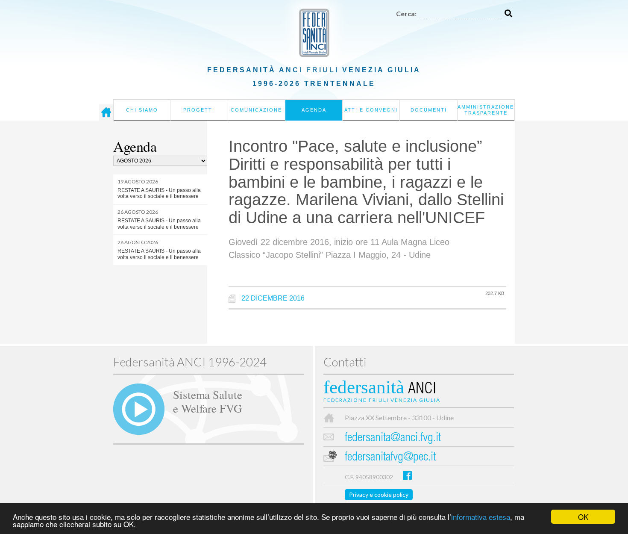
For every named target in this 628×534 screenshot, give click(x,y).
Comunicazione (256, 109)
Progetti (198, 109)
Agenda (314, 109)
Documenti (429, 109)
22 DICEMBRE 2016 (273, 298)
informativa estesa (480, 516)
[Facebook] (407, 475)
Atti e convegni (371, 109)
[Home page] (106, 112)
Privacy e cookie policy (378, 494)
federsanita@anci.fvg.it (393, 438)
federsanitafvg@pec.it (390, 457)
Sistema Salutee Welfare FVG (207, 401)
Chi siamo (142, 109)
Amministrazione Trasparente (486, 109)
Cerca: (406, 13)
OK (583, 516)
